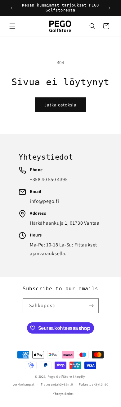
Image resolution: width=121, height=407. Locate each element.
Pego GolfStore (59, 376)
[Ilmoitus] (109, 8)
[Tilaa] (91, 305)
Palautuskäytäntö (93, 384)
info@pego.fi (44, 201)
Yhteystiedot (63, 393)
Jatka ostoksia (60, 105)
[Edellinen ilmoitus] (11, 8)
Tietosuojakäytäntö (57, 384)
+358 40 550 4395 (49, 179)
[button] (12, 26)
